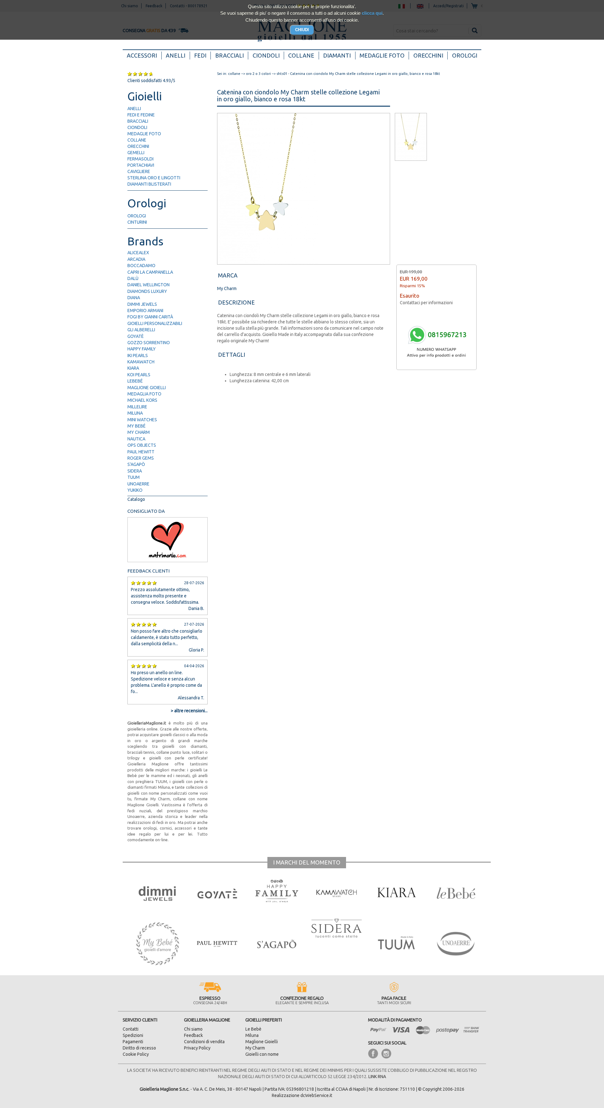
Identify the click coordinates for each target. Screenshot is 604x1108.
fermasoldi (140, 158)
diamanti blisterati (149, 184)
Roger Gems (140, 458)
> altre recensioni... (189, 710)
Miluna (135, 413)
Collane (301, 55)
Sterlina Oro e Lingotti (153, 177)
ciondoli (137, 127)
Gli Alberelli (141, 329)
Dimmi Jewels (142, 304)
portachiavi (140, 165)
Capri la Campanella (150, 272)
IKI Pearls (137, 355)
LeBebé (135, 380)
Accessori (144, 55)
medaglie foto (144, 133)
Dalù (132, 278)
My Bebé (136, 425)
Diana (133, 297)
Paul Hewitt (140, 451)
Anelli (175, 55)
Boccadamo (141, 265)
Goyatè (135, 336)
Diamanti (337, 55)
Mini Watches (142, 419)
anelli (134, 108)
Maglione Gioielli (146, 387)
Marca (228, 275)
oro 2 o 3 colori (258, 74)
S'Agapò (136, 464)
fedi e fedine (141, 114)
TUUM (133, 477)
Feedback (193, 1035)
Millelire (137, 406)
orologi (136, 215)
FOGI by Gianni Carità (150, 316)
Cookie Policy (136, 1054)
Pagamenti (133, 1041)
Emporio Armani (145, 310)
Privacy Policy (197, 1047)
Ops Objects (141, 445)
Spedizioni (133, 1035)
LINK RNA (377, 1076)
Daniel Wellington (148, 284)
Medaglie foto (382, 55)
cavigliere (138, 171)
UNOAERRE (138, 483)
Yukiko (135, 490)
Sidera (134, 470)
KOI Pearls (138, 374)
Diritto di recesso (139, 1047)
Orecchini (428, 55)
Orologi (464, 55)
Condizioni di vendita (204, 1041)
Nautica (136, 438)
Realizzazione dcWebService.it (302, 1095)
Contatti (130, 1029)
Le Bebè (253, 1029)
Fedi (200, 55)
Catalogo (136, 499)
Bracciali (229, 55)
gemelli (135, 152)
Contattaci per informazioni (426, 302)
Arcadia (136, 259)
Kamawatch (140, 361)
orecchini (138, 146)
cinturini (137, 222)
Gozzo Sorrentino (148, 342)
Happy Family (141, 348)
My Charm (138, 432)
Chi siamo (193, 1029)
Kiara (133, 368)
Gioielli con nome (262, 1054)
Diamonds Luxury (147, 291)
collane (136, 140)
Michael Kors (142, 400)
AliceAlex (138, 252)
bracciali (137, 121)
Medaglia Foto (144, 393)
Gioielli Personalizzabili (154, 323)
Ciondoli (266, 55)
